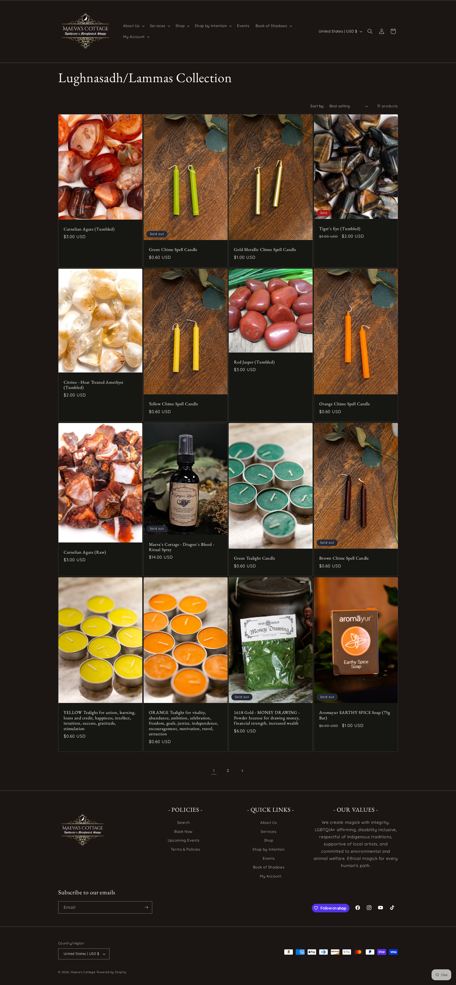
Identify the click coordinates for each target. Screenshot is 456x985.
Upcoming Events (184, 840)
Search (183, 822)
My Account (270, 876)
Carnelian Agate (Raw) (85, 552)
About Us (268, 822)
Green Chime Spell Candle (173, 249)
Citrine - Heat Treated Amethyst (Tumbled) (94, 385)
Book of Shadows (269, 867)
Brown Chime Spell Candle (344, 558)
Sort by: (317, 106)
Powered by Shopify (111, 972)
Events (269, 858)
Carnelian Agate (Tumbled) (89, 229)
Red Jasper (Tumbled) (254, 362)
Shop (268, 840)
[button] (133, 25)
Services (268, 831)
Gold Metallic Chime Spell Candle (265, 249)
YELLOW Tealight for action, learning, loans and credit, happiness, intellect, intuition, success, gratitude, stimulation (100, 720)
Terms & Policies (185, 849)
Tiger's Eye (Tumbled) (340, 228)
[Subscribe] (146, 907)
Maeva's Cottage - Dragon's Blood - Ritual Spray (181, 547)
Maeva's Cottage (83, 972)
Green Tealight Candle (254, 558)
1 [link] (214, 770)
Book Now (183, 831)
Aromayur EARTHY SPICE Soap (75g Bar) (354, 715)
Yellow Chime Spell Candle (173, 404)
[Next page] (242, 770)
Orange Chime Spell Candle (344, 404)
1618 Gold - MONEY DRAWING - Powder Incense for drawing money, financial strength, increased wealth (267, 718)
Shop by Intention (268, 849)
